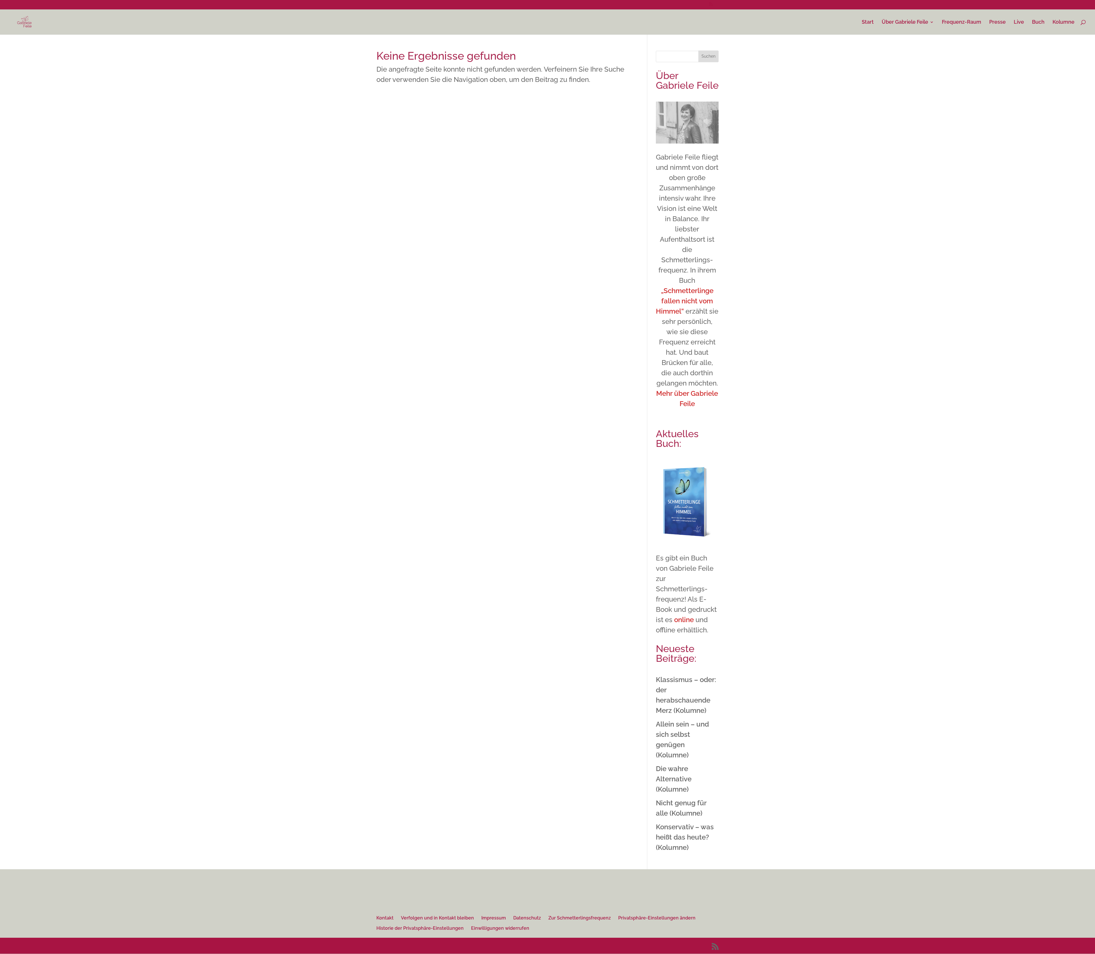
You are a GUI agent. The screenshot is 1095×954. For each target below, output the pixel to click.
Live (1019, 22)
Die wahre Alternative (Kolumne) (674, 779)
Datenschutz (527, 918)
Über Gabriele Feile (905, 22)
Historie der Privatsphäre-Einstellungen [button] (420, 928)
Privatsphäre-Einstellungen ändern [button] (656, 918)
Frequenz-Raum (961, 22)
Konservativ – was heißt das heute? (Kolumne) (685, 837)
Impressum (493, 918)
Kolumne (1063, 22)
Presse (997, 22)
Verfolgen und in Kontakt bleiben (437, 918)
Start (868, 22)
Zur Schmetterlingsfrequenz (579, 918)
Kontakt (385, 918)
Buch (1038, 22)
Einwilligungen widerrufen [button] (500, 928)
